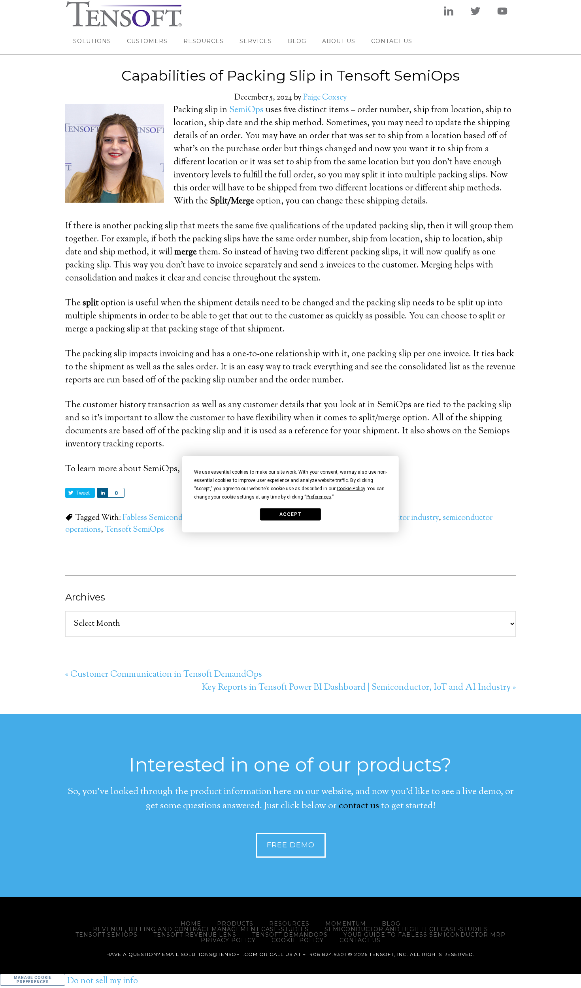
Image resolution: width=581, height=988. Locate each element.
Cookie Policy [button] (351, 488)
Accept (290, 514)
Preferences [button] (318, 496)
